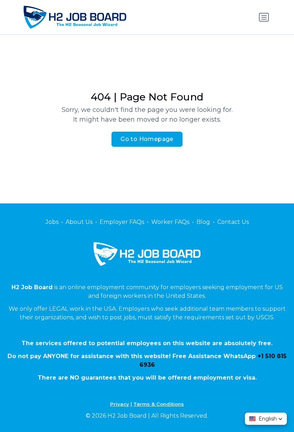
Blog (203, 222)
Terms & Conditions (158, 404)
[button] (266, 418)
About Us (79, 222)
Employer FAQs (122, 222)
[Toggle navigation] (264, 17)
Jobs (52, 222)
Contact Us (233, 222)
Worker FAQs (170, 222)
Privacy (119, 404)
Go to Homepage (147, 139)
